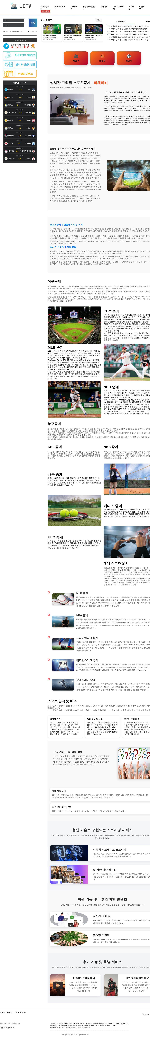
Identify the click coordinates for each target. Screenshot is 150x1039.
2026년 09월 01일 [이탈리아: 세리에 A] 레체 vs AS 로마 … (129, 34)
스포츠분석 (74, 7)
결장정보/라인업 (89, 6)
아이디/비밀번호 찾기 (16, 31)
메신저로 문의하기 (7, 1028)
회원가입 (5, 31)
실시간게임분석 (118, 7)
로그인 (33, 23)
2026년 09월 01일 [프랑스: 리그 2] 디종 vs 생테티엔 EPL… (129, 26)
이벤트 (142, 6)
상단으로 (145, 1015)
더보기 (99, 20)
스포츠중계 (45, 9)
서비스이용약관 (20, 1012)
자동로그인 (33, 31)
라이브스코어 (60, 6)
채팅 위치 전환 (21, 40)
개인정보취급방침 (6, 1012)
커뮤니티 (104, 6)
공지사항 (131, 7)
